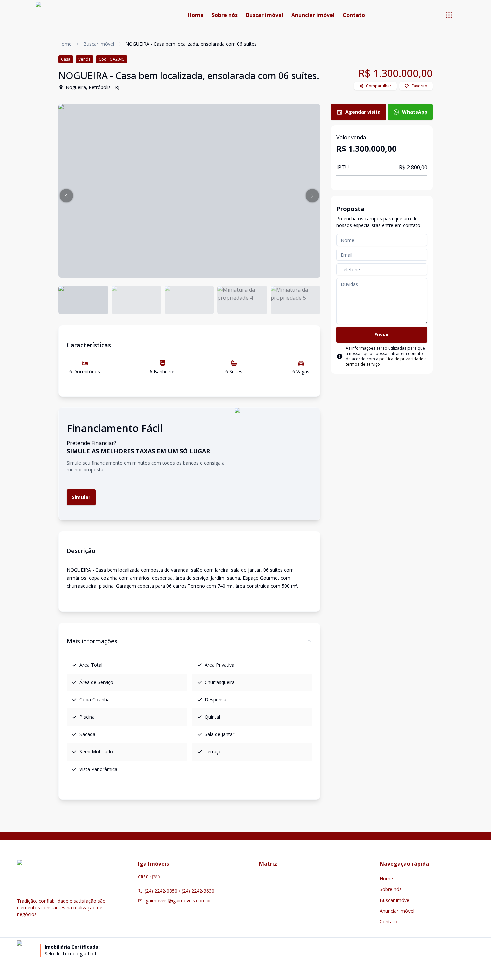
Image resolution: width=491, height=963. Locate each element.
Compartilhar (378, 86)
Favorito (419, 86)
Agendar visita (363, 112)
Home (196, 15)
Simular (81, 497)
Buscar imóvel (264, 15)
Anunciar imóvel (313, 15)
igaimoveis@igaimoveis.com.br (178, 900)
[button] (66, 195)
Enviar (381, 334)
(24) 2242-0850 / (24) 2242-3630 (179, 891)
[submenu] (449, 15)
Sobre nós (225, 15)
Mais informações (92, 641)
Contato (354, 15)
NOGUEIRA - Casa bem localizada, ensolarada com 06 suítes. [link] (191, 44)
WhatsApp (414, 112)
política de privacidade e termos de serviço (386, 361)
